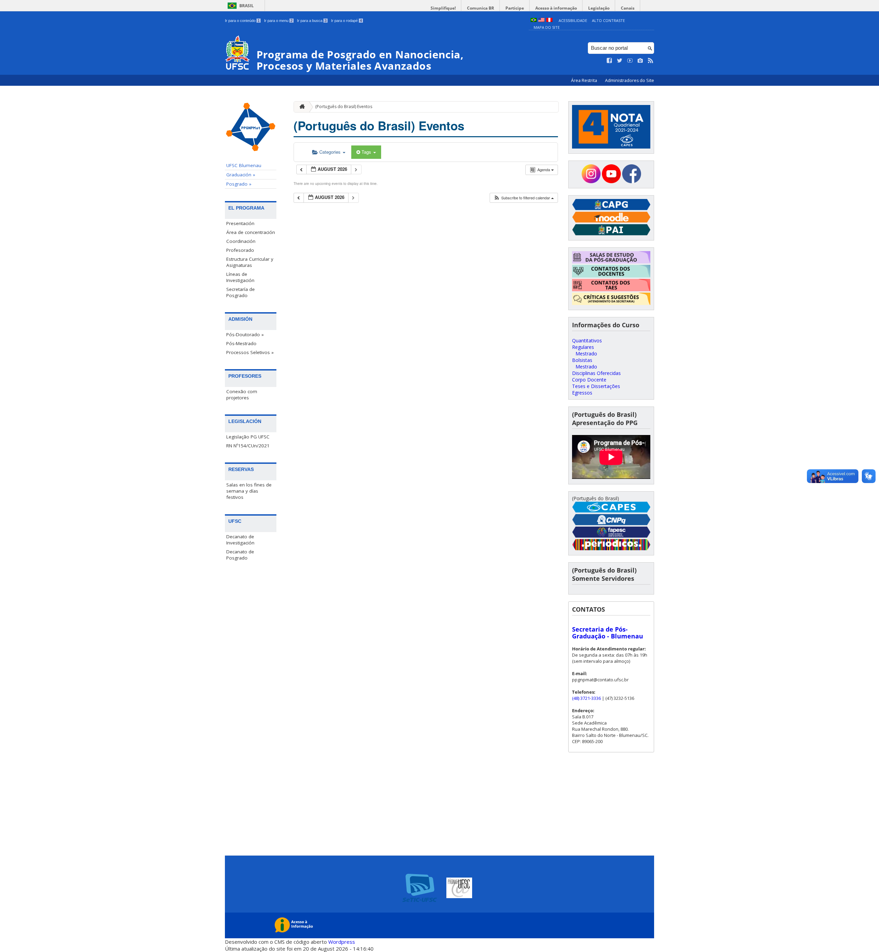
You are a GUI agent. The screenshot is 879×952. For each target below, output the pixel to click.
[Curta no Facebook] (609, 60)
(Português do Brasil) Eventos (343, 106)
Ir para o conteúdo (242, 21)
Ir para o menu (278, 21)
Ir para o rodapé (346, 21)
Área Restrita (584, 80)
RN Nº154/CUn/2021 (248, 446)
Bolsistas (582, 360)
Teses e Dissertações (596, 386)
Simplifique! (443, 8)
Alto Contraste (608, 20)
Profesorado (240, 250)
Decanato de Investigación (240, 539)
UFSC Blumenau (243, 165)
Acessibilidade (573, 20)
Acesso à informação (556, 8)
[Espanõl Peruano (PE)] (549, 20)
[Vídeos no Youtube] (630, 60)
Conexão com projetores (241, 394)
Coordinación (240, 241)
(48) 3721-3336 (586, 698)
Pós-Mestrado (241, 343)
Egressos (582, 392)
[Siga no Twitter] (620, 60)
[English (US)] (541, 20)
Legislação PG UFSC (248, 437)
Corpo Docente (589, 379)
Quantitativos (587, 340)
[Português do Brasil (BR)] (533, 20)
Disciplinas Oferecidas (596, 373)
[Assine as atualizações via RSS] (650, 60)
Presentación (240, 223)
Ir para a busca (312, 21)
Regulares (583, 347)
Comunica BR (480, 8)
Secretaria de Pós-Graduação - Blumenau (607, 632)
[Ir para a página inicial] (300, 107)
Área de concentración (250, 232)
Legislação (598, 8)
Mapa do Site (547, 27)
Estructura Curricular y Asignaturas (249, 262)
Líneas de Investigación (240, 277)
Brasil (246, 6)
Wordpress (341, 941)
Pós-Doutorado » (245, 334)
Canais (628, 8)
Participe (514, 8)
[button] (523, 197)
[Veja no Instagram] (640, 60)
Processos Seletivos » (250, 352)
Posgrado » (238, 184)
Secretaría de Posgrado (240, 292)
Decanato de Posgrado (240, 555)
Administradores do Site (629, 80)
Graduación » (240, 175)
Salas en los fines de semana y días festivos (249, 491)
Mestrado (586, 353)
